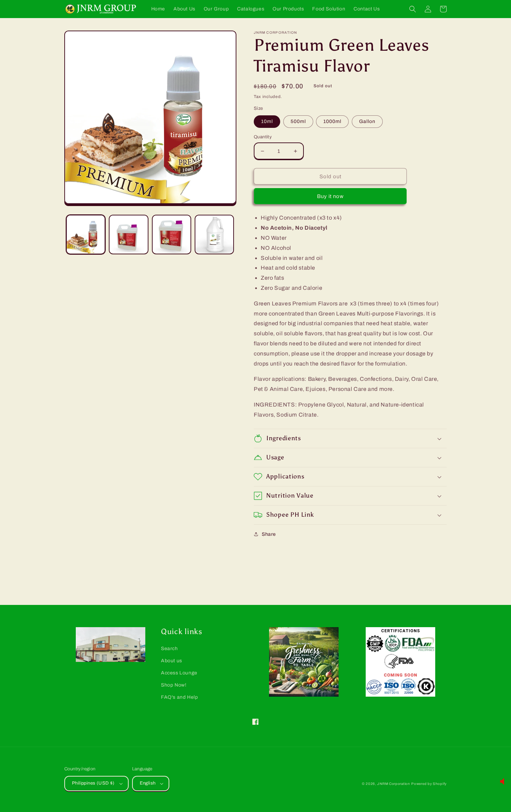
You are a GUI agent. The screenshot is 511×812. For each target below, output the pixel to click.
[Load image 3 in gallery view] (171, 234)
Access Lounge (179, 672)
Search (169, 648)
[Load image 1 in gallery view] (85, 234)
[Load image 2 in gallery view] (128, 234)
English (148, 783)
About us (171, 660)
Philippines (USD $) (93, 783)
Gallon (367, 121)
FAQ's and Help (179, 697)
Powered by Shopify (429, 784)
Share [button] (269, 534)
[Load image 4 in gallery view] (214, 234)
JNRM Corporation (393, 784)
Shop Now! (173, 685)
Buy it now (330, 196)
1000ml (332, 121)
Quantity (263, 136)
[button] (412, 9)
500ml (298, 121)
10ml (267, 121)
